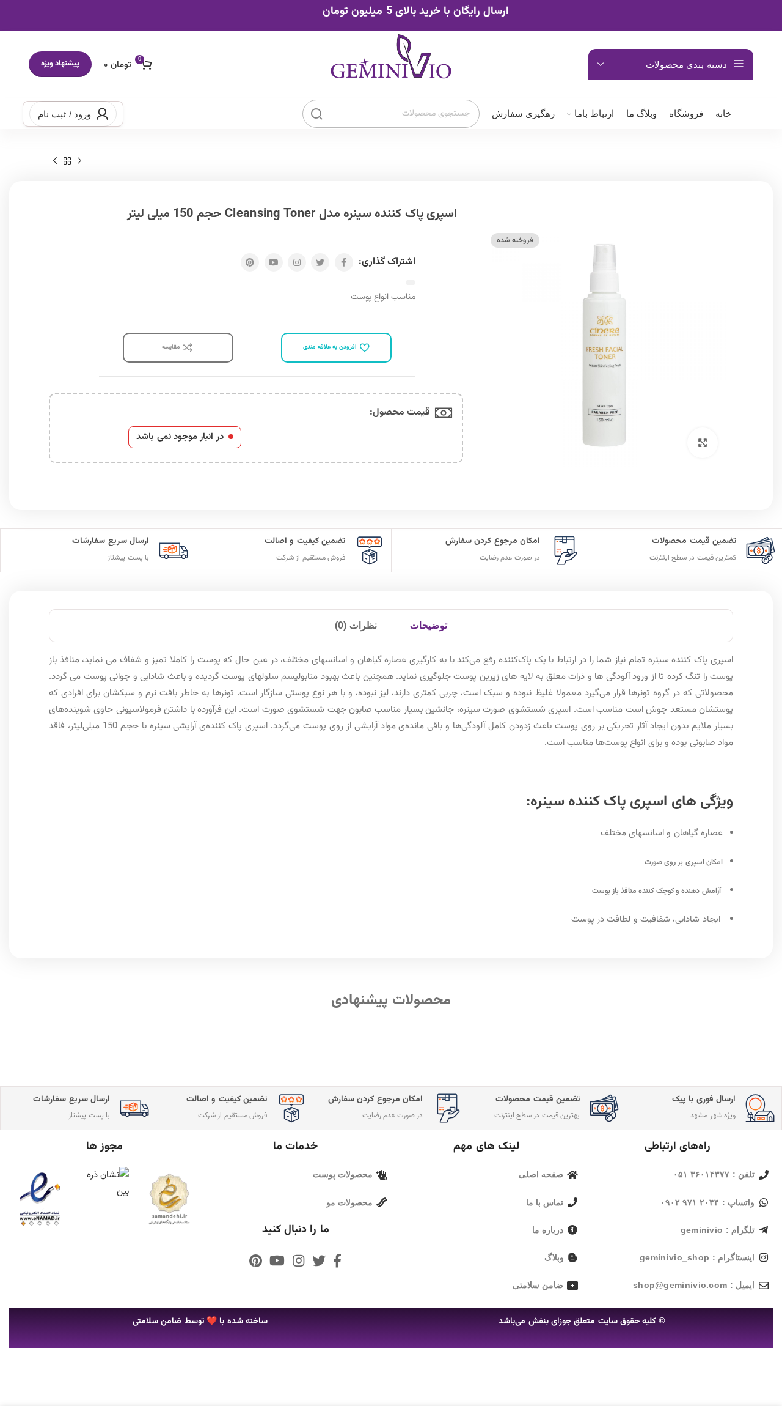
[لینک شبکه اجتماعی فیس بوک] (344, 262)
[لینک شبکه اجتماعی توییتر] (320, 262)
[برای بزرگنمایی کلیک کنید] (702, 442)
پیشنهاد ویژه (60, 63)
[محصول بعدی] (55, 161)
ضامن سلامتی (157, 1321)
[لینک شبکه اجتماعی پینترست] (250, 262)
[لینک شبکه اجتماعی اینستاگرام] (297, 262)
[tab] (428, 626)
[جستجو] (316, 114)
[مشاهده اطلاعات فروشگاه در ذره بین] (104, 1184)
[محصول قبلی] (79, 161)
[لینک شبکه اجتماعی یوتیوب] (274, 262)
